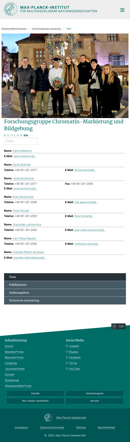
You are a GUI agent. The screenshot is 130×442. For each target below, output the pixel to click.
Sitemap (81, 427)
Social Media (75, 340)
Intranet (94, 401)
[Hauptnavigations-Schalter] (122, 10)
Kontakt (35, 393)
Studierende (12, 380)
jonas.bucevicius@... (25, 188)
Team (12, 277)
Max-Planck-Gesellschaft (35, 401)
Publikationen (18, 284)
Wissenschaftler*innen (18, 386)
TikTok (73, 363)
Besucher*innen (14, 357)
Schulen (9, 374)
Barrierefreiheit (106, 427)
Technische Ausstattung (24, 300)
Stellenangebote (19, 292)
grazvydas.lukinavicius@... (90, 230)
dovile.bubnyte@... (85, 170)
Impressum (21, 427)
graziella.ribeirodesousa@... (29, 257)
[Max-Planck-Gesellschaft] (50, 418)
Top (121, 326)
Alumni (9, 346)
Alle (26, 135)
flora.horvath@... (84, 216)
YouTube (74, 368)
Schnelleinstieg (16, 340)
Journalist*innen (15, 368)
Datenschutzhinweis (52, 427)
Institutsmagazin (94, 393)
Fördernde (11, 363)
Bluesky (73, 352)
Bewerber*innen (14, 352)
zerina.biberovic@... (25, 156)
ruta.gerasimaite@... (86, 202)
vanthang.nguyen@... (87, 243)
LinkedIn (74, 346)
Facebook (75, 357)
